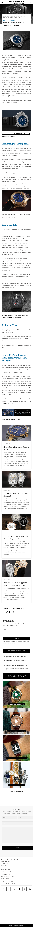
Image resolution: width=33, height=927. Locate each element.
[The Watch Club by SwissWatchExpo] (16, 2)
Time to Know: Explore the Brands (14, 663)
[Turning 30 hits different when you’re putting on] (16, 748)
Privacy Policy (26, 641)
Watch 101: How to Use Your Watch (19, 16)
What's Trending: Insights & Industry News (17, 668)
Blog (11, 16)
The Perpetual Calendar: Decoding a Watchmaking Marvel (16, 537)
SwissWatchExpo (6, 16)
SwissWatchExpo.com (8, 403)
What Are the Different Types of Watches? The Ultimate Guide (15, 583)
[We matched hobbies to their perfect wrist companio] (16, 721)
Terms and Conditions (10, 643)
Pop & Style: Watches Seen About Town (16, 656)
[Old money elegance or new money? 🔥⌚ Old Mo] (16, 775)
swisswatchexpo (14, 27)
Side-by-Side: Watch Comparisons (14, 660)
